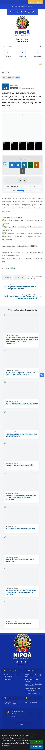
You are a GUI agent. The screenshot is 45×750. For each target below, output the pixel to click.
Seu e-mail (11, 717)
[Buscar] (40, 46)
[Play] (20, 180)
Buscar (3, 46)
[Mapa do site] (29, 11)
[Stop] (25, 180)
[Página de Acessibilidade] (32, 11)
